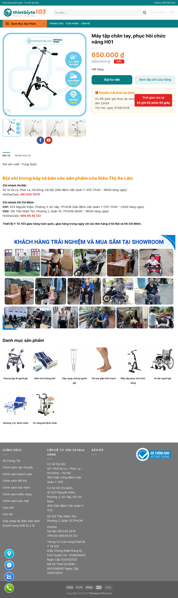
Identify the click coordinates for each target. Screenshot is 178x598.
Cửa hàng (72, 23)
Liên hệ (85, 23)
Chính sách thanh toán (17, 474)
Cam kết (8, 507)
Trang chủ (56, 23)
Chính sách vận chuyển (18, 467)
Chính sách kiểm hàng (17, 494)
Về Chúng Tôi (11, 460)
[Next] (80, 74)
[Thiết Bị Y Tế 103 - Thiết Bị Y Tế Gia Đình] (25, 12)
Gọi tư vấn (112, 79)
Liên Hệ (8, 514)
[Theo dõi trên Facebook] (40, 140)
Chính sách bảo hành (16, 487)
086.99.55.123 (30, 215)
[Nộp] (144, 13)
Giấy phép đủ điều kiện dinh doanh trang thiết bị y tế (21, 523)
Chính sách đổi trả (15, 480)
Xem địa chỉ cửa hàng (155, 79)
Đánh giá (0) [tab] (23, 155)
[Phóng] (7, 112)
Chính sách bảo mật (16, 501)
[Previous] (9, 74)
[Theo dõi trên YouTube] (48, 140)
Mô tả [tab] (6, 155)
